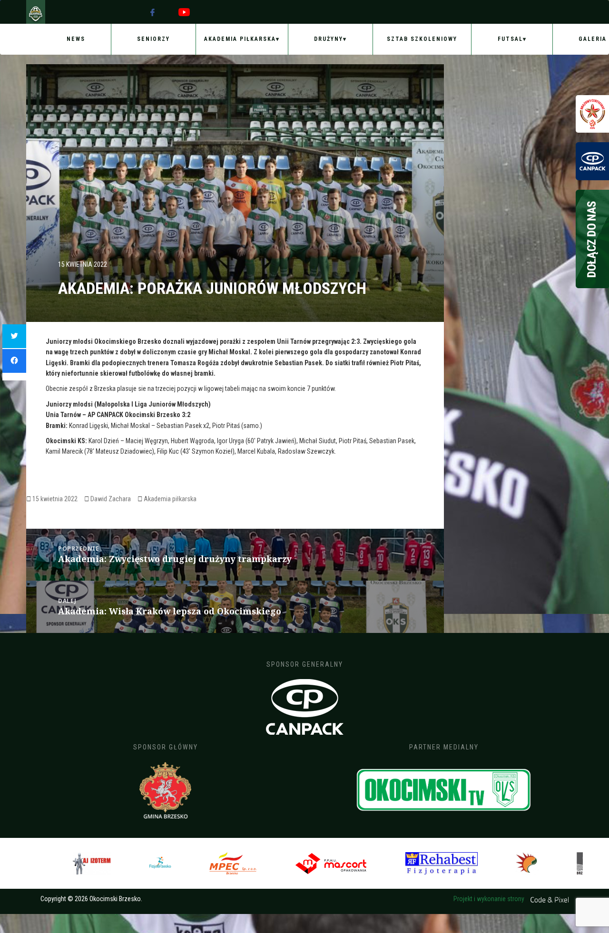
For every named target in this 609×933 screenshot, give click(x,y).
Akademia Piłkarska (240, 39)
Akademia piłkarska (170, 499)
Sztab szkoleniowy (422, 39)
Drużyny (328, 39)
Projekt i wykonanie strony (489, 899)
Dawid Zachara (110, 499)
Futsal (510, 39)
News (76, 39)
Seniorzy (153, 39)
